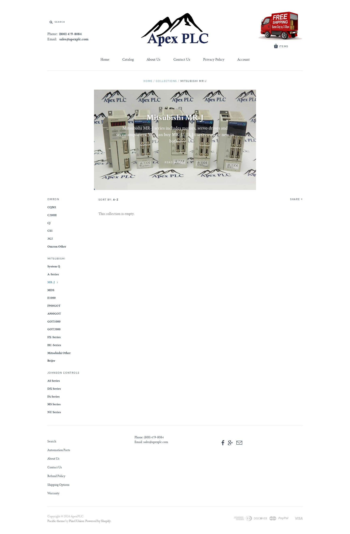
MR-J (51, 282)
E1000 (51, 298)
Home (104, 59)
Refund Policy (56, 476)
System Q (53, 266)
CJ (48, 223)
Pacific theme (56, 521)
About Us (153, 59)
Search (51, 441)
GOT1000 (54, 322)
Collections (166, 81)
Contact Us (181, 59)
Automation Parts (58, 450)
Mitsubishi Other (59, 353)
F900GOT (54, 306)
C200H (52, 215)
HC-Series (54, 345)
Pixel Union (76, 521)
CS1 (50, 231)
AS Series (53, 381)
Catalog (128, 59)
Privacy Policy (213, 59)
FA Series (53, 397)
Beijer (51, 361)
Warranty (53, 493)
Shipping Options (58, 485)
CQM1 (51, 207)
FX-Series (54, 337)
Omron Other (56, 247)
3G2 (50, 239)
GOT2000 (54, 329)
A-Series (53, 274)
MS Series (54, 404)
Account (243, 59)
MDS (50, 290)
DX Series (54, 389)
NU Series (54, 412)
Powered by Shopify (98, 521)
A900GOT (54, 314)
